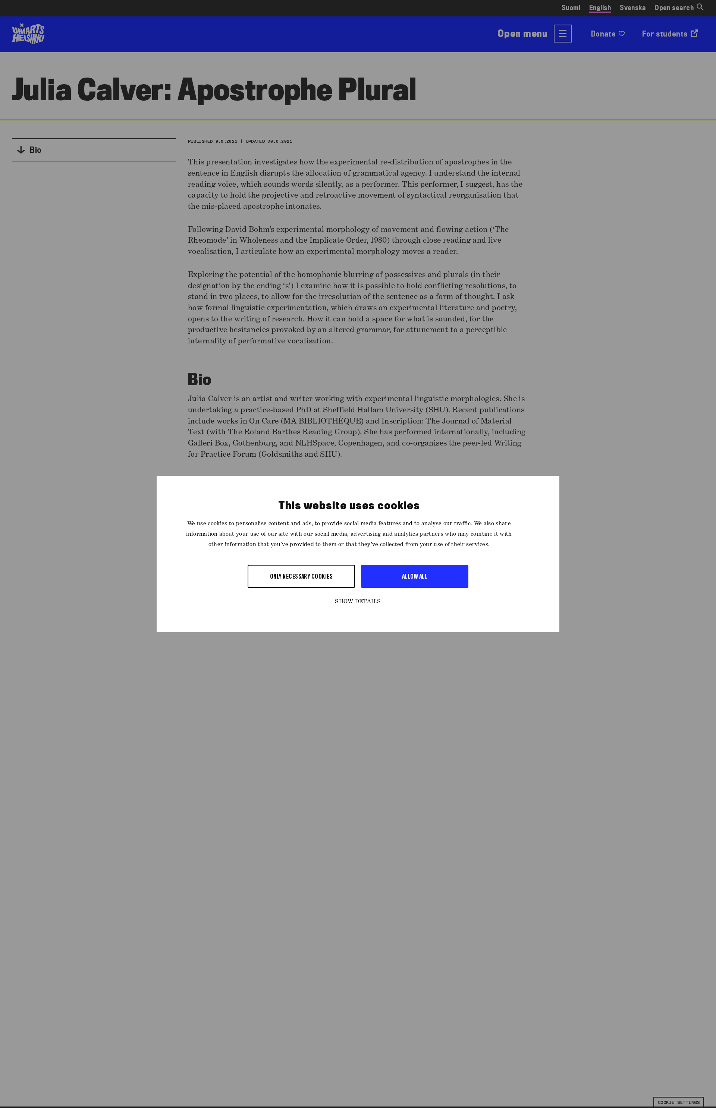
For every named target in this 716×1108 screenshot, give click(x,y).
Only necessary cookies (301, 576)
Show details (358, 602)
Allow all (414, 576)
